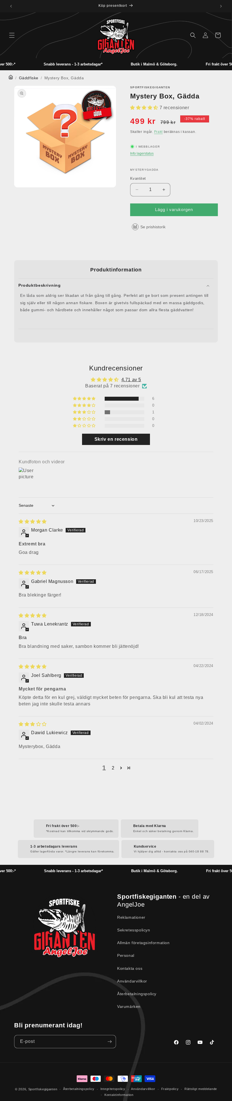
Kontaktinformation (119, 1094)
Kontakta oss (129, 968)
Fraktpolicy (170, 1089)
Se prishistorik (153, 227)
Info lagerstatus (142, 153)
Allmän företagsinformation (143, 942)
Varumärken (129, 1006)
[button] (12, 35)
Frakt (158, 132)
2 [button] (113, 768)
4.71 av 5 (131, 379)
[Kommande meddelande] (221, 6)
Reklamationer (131, 917)
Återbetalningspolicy (136, 994)
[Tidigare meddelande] (11, 6)
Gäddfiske (28, 78)
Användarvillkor (132, 981)
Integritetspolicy (112, 1089)
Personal (125, 955)
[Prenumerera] (109, 1041)
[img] (33, 521)
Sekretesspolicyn (133, 930)
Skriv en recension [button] (116, 439)
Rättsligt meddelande (200, 1089)
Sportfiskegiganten (42, 1089)
